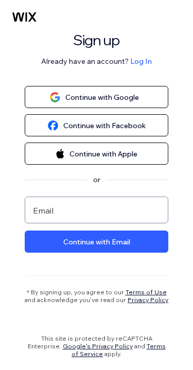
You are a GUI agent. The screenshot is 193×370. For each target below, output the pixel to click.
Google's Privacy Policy (98, 346)
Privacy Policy (148, 300)
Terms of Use (146, 292)
